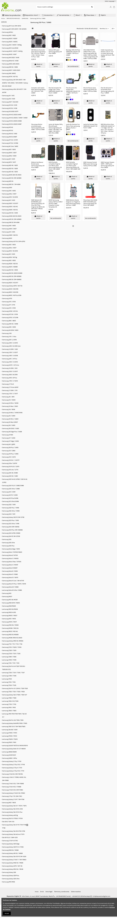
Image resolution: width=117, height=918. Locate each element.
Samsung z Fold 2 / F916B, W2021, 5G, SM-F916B (14, 778)
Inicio (36, 891)
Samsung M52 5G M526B (10, 634)
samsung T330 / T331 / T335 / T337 (13, 672)
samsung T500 (7, 679)
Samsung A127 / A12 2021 (10, 102)
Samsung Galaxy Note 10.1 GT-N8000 (14, 749)
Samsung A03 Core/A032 (10, 48)
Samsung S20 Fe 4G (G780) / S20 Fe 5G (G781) (14, 480)
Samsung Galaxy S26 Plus (10, 875)
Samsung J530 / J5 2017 (10, 371)
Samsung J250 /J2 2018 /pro (11, 346)
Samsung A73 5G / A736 (10, 314)
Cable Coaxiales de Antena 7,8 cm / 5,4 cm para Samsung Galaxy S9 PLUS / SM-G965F (108, 53)
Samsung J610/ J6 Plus (9, 378)
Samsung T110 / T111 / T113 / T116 (12, 644)
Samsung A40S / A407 (9, 229)
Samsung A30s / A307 (9, 194)
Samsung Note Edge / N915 (11, 549)
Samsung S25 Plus (8, 546)
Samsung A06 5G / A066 (10, 67)
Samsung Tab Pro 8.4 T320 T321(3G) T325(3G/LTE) (13, 667)
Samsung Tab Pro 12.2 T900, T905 (12, 720)
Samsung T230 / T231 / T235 (11, 653)
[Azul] (74, 60)
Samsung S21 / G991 (8, 492)
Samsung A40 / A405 (9, 225)
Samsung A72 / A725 (9, 308)
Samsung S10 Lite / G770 (10, 470)
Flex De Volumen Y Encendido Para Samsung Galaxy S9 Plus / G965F (107, 90)
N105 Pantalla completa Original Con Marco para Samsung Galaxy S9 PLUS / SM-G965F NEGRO (55, 166)
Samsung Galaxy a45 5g (10, 815)
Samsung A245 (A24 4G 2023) (11, 175)
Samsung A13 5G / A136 (9, 108)
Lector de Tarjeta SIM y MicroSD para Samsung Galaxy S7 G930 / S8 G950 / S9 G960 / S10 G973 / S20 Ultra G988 (56, 128)
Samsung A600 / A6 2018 (10, 292)
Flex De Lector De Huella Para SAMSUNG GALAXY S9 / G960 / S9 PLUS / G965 (73, 91)
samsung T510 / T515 (9, 682)
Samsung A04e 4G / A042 (10, 61)
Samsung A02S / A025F (9, 38)
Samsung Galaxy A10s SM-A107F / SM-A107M (14, 90)
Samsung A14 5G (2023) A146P (11, 124)
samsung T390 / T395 (9, 676)
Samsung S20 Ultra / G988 (11, 489)
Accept (7, 913)
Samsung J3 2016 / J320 (10, 349)
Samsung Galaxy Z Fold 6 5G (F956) (13, 793)
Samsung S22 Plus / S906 (10, 508)
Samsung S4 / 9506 (8, 409)
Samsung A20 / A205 (9, 149)
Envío (42, 891)
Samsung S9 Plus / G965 (10, 454)
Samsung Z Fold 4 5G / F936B (11, 787)
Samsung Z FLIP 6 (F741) (10, 841)
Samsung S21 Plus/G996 (10, 498)
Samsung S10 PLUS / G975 (10, 466)
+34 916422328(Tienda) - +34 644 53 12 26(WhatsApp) (73, 896)
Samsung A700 (7, 298)
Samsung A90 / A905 (9, 327)
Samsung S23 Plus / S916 (10, 520)
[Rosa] (72, 60)
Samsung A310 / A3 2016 (10, 197)
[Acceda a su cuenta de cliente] (111, 7)
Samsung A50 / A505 (9, 244)
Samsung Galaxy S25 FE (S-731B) (13, 847)
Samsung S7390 (7, 435)
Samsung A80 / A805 (9, 321)
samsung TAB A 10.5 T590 (10, 701)
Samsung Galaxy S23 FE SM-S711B (13, 517)
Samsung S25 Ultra (8, 542)
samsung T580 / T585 (9, 698)
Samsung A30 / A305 (9, 191)
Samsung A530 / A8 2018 (10, 289)
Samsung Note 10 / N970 (10, 577)
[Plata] (70, 60)
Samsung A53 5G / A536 (10, 270)
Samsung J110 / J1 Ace (9, 336)
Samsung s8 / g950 (8, 444)
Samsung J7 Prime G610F (10, 387)
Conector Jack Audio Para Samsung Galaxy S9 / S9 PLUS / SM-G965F (38, 90)
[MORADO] (76, 60)
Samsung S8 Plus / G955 (10, 447)
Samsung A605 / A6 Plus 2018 (11, 295)
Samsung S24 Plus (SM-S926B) (12, 530)
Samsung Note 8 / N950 (10, 571)
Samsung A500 (7, 238)
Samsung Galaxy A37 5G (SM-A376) (13, 241)
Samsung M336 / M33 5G (10, 628)
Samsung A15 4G (7, 127)
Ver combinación (73, 66)
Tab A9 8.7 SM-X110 (8, 821)
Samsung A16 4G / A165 (9, 134)
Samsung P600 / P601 (9, 742)
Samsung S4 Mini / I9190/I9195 (12, 413)
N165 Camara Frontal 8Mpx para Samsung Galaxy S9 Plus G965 (90, 164)
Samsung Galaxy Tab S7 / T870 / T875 (14, 806)
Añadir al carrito (39, 65)
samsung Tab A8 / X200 (9, 730)
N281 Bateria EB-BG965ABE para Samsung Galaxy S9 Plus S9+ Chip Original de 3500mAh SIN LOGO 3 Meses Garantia (38, 205)
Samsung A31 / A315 (8, 200)
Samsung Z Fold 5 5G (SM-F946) (12, 790)
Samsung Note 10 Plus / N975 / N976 (14, 584)
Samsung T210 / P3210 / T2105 (11, 647)
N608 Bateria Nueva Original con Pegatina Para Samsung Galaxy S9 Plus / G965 (73, 202)
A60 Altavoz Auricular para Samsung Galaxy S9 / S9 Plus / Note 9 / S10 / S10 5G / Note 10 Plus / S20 (38, 53)
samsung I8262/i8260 (9, 752)
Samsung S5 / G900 (8, 416)
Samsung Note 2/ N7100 (10, 555)
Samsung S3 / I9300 (8, 400)
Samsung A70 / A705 (9, 302)
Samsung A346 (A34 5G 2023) (11, 216)
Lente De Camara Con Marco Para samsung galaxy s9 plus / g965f (73, 126)
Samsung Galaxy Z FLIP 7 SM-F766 (13, 799)
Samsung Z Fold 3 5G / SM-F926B (13, 783)
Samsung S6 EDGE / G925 (10, 428)
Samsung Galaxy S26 (9, 872)
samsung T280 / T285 (9, 657)
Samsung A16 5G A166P (9, 137)
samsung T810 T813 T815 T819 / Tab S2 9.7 (14, 715)
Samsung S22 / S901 (9, 504)
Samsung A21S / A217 (9, 162)
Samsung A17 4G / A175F (10, 140)
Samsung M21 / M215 (9, 802)
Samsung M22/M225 (9, 606)
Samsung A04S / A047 (9, 54)
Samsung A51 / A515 (8, 254)
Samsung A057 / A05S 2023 (11, 70)
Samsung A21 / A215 (8, 159)
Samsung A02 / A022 (9, 35)
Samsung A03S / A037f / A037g (12, 51)
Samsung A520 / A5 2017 (10, 283)
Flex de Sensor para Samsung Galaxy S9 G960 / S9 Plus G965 (90, 89)
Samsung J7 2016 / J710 (9, 390)
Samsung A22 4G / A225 (10, 165)
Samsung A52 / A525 (9, 260)
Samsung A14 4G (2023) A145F (11, 114)
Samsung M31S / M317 (9, 622)
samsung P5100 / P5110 (9, 736)
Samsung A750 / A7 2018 (10, 317)
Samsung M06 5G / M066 (10, 850)
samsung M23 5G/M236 (10, 609)
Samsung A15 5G (7, 130)
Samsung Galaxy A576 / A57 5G (12, 286)
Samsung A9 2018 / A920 (10, 330)
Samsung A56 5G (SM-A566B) (11, 279)
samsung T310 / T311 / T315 (10, 663)
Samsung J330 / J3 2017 (10, 352)
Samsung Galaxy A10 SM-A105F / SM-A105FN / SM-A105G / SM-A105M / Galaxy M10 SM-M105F (15, 83)
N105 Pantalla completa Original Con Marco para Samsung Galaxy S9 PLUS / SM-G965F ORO (73, 165)
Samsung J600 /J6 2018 (10, 374)
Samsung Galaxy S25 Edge (10, 844)
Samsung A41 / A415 (8, 232)
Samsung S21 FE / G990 (10, 495)
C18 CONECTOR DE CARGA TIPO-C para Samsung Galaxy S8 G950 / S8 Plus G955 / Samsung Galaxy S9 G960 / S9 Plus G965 (90, 54)
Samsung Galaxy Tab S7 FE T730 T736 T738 (14, 826)
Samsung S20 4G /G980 (10, 473)
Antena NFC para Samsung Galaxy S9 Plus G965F (55, 51)
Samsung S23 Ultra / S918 (10, 523)
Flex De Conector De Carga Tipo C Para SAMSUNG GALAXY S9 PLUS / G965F (55, 90)
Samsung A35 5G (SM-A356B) (11, 219)
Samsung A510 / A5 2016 (10, 251)
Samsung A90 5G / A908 (10, 324)
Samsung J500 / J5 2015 (10, 362)
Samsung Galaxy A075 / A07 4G (12, 866)
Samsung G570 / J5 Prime (10, 365)
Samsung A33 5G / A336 (10, 213)
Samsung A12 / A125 (8, 99)
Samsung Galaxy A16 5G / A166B (12, 853)
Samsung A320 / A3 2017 (10, 203)
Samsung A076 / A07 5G (10, 76)
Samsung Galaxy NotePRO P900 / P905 (14, 723)
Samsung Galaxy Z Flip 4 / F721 (12, 768)
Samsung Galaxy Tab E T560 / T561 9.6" (14, 695)
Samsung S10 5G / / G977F (10, 460)
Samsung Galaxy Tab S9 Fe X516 (12, 809)
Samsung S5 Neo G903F (10, 422)
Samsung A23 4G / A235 (10, 172)
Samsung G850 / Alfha (9, 758)
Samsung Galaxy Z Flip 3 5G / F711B (13, 764)
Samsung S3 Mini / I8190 (10, 403)
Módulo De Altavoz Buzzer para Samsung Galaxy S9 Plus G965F (37, 164)
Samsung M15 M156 (8, 882)
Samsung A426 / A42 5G (10, 235)
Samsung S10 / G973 (9, 457)
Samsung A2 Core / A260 (10, 146)
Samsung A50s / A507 (9, 248)
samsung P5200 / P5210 (10, 739)
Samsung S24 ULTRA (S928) (11, 533)
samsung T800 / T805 (9, 711)
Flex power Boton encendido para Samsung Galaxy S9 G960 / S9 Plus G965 (38, 126)
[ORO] (68, 60)
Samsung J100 (7, 333)
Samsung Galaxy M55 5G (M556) (12, 641)
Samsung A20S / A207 (9, 153)
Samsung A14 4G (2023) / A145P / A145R (14, 118)
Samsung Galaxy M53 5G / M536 (12, 869)
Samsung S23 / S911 (8, 514)
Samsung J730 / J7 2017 (10, 393)
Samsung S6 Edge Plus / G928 (12, 432)
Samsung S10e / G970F (9, 463)
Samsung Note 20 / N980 (10, 587)
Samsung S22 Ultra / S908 (11, 511)
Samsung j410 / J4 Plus (9, 359)
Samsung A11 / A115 (8, 95)
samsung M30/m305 (9, 612)
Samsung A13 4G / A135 (9, 105)
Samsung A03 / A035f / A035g (12, 45)
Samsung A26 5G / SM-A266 (11, 184)
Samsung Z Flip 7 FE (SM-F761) (12, 796)
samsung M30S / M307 (9, 615)
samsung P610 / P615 (9, 707)
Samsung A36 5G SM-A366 (10, 222)
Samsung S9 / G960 (8, 451)
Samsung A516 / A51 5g (9, 257)
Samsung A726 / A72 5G (10, 311)
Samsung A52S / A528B (10, 267)
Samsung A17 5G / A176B (10, 143)
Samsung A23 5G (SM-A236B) (11, 178)
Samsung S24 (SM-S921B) (10, 527)
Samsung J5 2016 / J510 (9, 368)
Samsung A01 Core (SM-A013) (11, 26)
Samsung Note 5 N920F (9, 568)
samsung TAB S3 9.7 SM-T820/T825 (13, 726)
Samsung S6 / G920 (8, 425)
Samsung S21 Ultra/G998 (10, 501)
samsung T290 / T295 (9, 660)
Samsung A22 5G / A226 (10, 168)
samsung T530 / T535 (9, 685)
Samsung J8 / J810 (8, 397)
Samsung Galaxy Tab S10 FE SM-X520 (14, 856)
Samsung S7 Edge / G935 (10, 441)
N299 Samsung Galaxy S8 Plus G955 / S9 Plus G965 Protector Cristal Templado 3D (56, 203)
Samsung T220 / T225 (9, 650)
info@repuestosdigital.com (101, 896)
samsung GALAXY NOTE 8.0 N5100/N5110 (15, 745)
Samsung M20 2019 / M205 (11, 603)
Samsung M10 (6, 593)
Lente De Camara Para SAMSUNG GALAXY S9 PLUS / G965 (90, 126)
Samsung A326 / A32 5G (10, 210)
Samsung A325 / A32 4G (10, 206)
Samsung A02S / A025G (10, 42)
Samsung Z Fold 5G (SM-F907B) (12, 774)
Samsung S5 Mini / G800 (10, 419)
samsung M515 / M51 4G (10, 631)
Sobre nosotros (76, 891)
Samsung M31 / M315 (9, 619)
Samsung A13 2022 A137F (10, 111)
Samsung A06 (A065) (9, 73)
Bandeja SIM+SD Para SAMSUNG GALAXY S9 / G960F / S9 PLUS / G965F (73, 52)
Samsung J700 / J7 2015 (10, 381)
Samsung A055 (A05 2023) (10, 64)
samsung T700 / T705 (9, 704)
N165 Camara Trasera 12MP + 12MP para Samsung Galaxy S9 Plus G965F (107, 164)
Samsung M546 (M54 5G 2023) (12, 638)
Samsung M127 (7, 596)
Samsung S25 (6, 539)
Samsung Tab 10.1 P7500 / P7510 (12, 818)
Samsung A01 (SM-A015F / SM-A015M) (14, 29)
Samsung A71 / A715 (8, 305)
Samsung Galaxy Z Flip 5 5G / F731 (13, 771)
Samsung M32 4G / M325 (10, 625)
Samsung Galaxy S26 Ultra (10, 879)
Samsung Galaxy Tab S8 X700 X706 (13, 831)
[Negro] (66, 60)
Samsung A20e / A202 (9, 156)
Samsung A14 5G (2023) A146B (12, 121)
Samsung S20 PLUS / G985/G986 (13, 485)
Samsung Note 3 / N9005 (10, 558)
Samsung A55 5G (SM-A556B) (11, 276)
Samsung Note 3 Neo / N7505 (11, 562)
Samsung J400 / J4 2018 (10, 355)
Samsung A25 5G (7, 181)
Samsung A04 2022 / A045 (10, 57)
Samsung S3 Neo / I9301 (10, 406)
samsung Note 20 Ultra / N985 (12, 590)
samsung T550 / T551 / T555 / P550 (13, 692)
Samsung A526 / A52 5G (10, 263)
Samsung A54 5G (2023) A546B (12, 273)
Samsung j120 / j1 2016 (9, 340)
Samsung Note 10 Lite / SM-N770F (13, 581)
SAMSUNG (4, 22)
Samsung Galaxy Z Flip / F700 (11, 761)
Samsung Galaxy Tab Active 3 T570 (13, 834)
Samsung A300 (7, 187)
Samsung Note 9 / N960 (10, 574)
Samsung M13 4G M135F (10, 600)
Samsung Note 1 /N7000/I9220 (12, 552)
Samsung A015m (7, 32)
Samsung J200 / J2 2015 (10, 343)
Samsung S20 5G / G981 (10, 476)
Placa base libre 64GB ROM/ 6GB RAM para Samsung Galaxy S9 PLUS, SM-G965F (90, 202)
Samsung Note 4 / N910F (10, 565)
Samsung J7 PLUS (8, 384)
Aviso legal (49, 891)
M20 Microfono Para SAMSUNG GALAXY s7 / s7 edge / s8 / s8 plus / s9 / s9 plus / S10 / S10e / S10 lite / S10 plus (107, 128)
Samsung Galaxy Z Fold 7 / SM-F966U (14, 860)
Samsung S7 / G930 (8, 438)
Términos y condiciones (61, 891)
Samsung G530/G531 (9, 755)
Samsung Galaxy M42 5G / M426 (12, 863)
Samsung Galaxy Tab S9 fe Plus (12, 812)
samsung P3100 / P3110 (9, 733)
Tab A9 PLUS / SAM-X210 (10, 837)
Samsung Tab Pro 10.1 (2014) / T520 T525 (15, 688)
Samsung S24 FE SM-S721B (11, 536)
